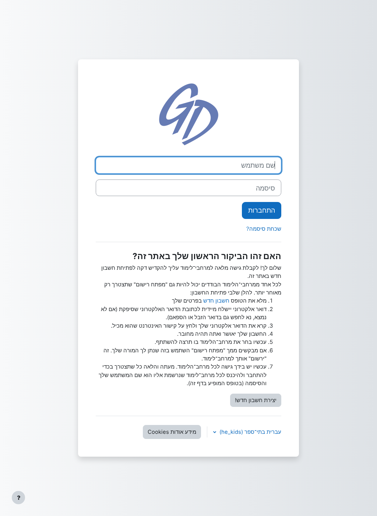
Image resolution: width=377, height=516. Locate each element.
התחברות (261, 210)
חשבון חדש (216, 300)
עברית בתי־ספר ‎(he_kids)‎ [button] (249, 432)
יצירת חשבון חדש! (255, 400)
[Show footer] (18, 497)
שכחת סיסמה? (263, 229)
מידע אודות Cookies (172, 432)
